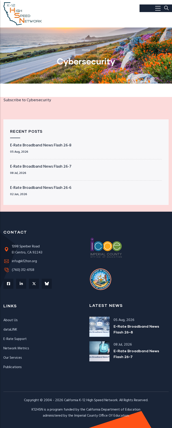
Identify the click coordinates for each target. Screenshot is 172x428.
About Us (10, 320)
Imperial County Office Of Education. (101, 416)
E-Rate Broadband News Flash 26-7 (40, 166)
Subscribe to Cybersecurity (27, 100)
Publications (12, 367)
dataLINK (10, 330)
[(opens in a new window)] (8, 284)
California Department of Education (113, 410)
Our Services (12, 358)
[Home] (23, 13)
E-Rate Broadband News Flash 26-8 (40, 145)
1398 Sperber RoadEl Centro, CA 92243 (27, 249)
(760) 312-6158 (23, 270)
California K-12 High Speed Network (91, 400)
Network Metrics (16, 348)
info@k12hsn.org (24, 261)
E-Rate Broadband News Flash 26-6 (40, 188)
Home (86, 50)
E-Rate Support (15, 339)
